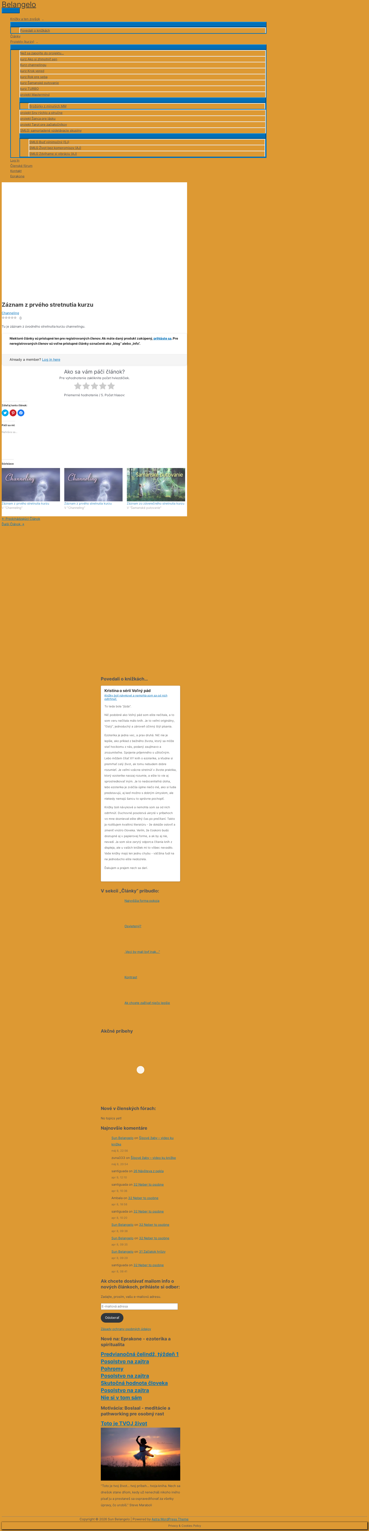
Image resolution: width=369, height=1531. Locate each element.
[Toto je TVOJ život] (140, 1479)
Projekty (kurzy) (22, 42)
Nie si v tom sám (121, 1397)
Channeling (10, 313)
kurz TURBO (29, 89)
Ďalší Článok (13, 524)
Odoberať (112, 1318)
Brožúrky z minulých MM (47, 106)
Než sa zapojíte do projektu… (42, 53)
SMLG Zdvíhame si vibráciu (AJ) (53, 154)
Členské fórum (21, 166)
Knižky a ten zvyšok (25, 19)
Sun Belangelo (122, 1138)
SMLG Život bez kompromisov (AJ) (55, 148)
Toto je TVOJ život (124, 1423)
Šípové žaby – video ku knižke (153, 1158)
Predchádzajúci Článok (21, 519)
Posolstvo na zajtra (125, 1361)
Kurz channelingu (33, 65)
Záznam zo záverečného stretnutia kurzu (155, 503)
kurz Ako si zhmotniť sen (38, 59)
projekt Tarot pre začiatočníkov (43, 124)
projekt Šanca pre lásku (38, 118)
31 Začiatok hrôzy (152, 1252)
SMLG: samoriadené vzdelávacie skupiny (51, 130)
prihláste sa (162, 338)
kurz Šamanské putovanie (39, 83)
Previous (171, 876)
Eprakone (17, 176)
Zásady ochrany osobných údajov (126, 1329)
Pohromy (112, 1369)
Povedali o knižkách (35, 30)
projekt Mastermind (35, 95)
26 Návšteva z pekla (148, 1171)
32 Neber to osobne (148, 1184)
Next (175, 876)
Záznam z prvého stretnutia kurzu (25, 503)
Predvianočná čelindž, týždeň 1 (140, 1354)
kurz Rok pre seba (33, 77)
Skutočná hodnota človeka (134, 1383)
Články (15, 36)
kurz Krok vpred (32, 71)
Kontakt (16, 171)
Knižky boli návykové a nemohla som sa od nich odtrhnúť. (135, 697)
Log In (14, 160)
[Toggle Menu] (138, 24)
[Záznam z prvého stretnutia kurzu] (31, 484)
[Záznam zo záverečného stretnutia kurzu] (156, 484)
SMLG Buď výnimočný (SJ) (49, 142)
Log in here (51, 359)
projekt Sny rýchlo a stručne (41, 113)
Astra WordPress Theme (170, 1519)
